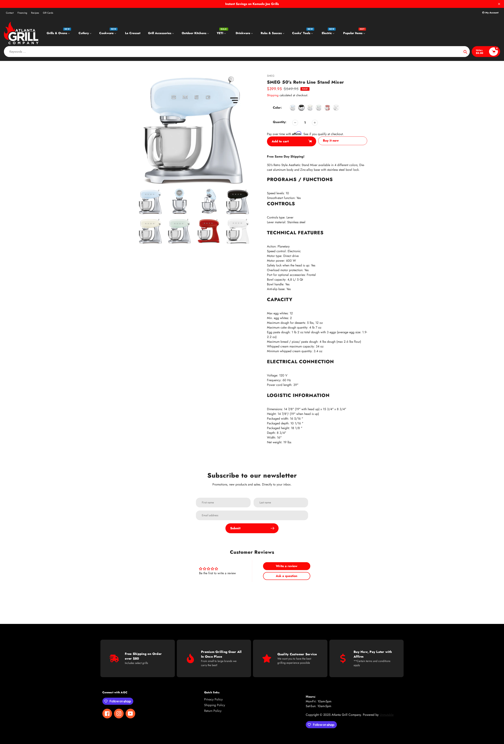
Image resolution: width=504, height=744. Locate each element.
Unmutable (387, 714)
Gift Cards (48, 13)
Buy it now (331, 140)
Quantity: (279, 122)
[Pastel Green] (319, 108)
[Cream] (310, 108)
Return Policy (212, 711)
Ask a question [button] (286, 576)
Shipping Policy (214, 705)
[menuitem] (58, 33)
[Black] (301, 108)
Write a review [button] (286, 566)
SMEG (270, 76)
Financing (22, 13)
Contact (10, 13)
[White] (336, 108)
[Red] (327, 108)
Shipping (273, 95)
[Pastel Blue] (293, 108)
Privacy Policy (213, 699)
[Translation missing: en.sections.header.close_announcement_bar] (499, 4)
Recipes (35, 13)
